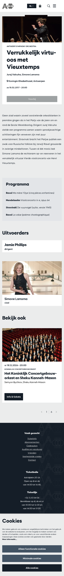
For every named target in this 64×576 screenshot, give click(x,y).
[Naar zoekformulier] (50, 6)
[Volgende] (56, 412)
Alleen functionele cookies (32, 548)
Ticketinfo (32, 438)
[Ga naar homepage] (8, 6)
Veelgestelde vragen (32, 456)
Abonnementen (32, 442)
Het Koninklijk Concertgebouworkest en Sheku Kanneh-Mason (30, 375)
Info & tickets (14, 396)
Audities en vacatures (32, 449)
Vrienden (32, 453)
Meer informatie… (9, 539)
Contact (32, 460)
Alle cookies (32, 567)
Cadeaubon (32, 446)
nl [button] (30, 6)
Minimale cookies (32, 558)
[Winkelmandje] (42, 6)
